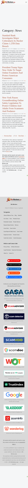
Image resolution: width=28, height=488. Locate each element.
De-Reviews (14, 204)
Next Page (22, 135)
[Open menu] (26, 2)
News (24, 48)
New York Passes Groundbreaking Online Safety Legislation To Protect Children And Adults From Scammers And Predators (13, 104)
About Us (8, 151)
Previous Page (7, 135)
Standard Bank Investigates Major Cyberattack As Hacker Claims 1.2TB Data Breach (12, 41)
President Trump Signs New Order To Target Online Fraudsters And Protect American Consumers (12, 72)
